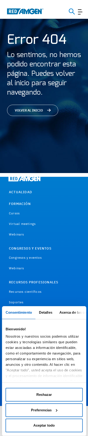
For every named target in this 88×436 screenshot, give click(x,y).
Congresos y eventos (25, 258)
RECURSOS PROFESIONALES (33, 282)
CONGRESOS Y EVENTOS (30, 248)
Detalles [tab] (45, 312)
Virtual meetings (22, 224)
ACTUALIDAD (20, 192)
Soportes (16, 302)
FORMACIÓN (20, 204)
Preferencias (41, 410)
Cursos (14, 213)
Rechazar (44, 395)
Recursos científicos (25, 292)
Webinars (16, 234)
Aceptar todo (44, 425)
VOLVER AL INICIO (29, 110)
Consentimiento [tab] (18, 312)
